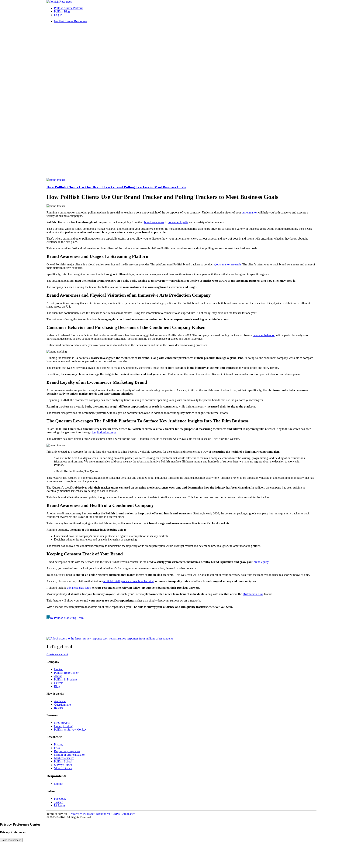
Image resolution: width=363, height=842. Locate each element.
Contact (58, 669)
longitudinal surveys (104, 432)
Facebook (60, 798)
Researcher (75, 813)
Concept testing (63, 726)
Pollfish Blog (62, 11)
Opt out (58, 783)
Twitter (58, 802)
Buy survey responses (67, 751)
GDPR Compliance (123, 813)
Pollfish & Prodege (65, 679)
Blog (57, 686)
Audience (60, 701)
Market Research (64, 758)
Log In (58, 14)
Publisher (88, 813)
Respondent (103, 813)
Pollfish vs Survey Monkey (70, 729)
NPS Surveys (62, 722)
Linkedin (59, 805)
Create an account (57, 654)
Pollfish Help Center (66, 672)
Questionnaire (62, 704)
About (58, 676)
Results (58, 708)
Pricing (58, 744)
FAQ (57, 747)
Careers (58, 682)
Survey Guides (63, 764)
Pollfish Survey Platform (68, 8)
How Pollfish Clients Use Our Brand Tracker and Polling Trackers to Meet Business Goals (116, 187)
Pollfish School (63, 761)
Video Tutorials (63, 768)
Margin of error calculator (69, 754)
